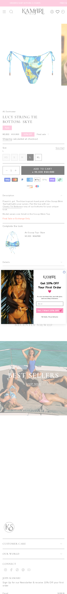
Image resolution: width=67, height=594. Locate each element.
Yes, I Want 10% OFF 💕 (49, 310)
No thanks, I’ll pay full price (49, 317)
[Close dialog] (64, 272)
